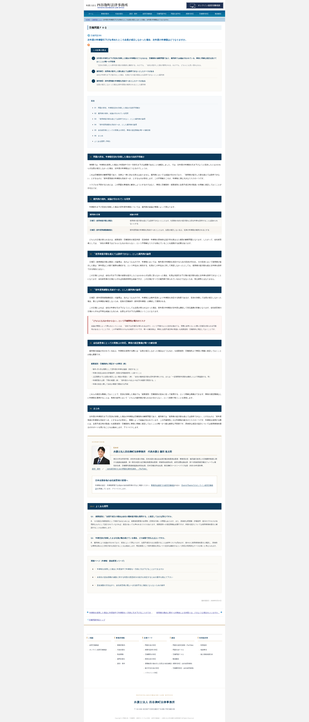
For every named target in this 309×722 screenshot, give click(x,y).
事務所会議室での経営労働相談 (163, 485)
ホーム (91, 13)
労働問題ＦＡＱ (98, 27)
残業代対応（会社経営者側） (183, 663)
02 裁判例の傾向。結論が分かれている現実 (111, 113)
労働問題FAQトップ (97, 619)
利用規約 (203, 645)
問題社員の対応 (150, 645)
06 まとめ (98, 135)
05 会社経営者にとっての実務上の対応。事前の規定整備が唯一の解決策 (122, 130)
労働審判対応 (204, 13)
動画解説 (218, 13)
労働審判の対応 (150, 654)
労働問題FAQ (161, 13)
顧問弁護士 (121, 659)
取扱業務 (120, 654)
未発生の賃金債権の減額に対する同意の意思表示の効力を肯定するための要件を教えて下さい (135, 577)
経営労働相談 (147, 13)
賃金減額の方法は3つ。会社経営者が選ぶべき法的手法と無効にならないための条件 (131, 585)
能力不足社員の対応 (152, 668)
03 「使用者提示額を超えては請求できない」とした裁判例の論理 (119, 119)
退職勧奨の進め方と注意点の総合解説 (158, 663)
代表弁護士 (119, 13)
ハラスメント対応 (151, 672)
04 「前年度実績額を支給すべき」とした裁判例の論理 (115, 124)
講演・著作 (133, 13)
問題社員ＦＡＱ (178, 649)
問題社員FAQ (175, 13)
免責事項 (203, 649)
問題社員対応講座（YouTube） (183, 645)
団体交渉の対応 (150, 659)
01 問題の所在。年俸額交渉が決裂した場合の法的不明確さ (117, 107)
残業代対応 (190, 13)
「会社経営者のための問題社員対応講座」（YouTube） (126, 469)
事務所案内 (105, 13)
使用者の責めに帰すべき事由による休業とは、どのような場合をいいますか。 (188, 612)
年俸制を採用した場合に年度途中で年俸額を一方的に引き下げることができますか (130, 569)
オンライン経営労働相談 (98, 649)
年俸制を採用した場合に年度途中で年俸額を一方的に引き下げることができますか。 (123, 612)
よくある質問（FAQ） (102, 141)
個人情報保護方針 (206, 654)
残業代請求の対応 (151, 649)
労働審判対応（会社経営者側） (184, 668)
